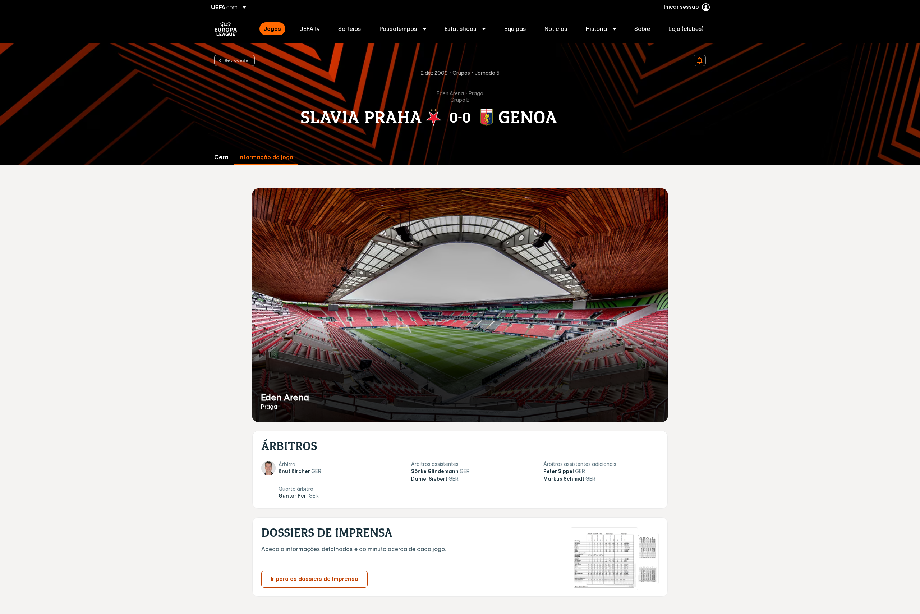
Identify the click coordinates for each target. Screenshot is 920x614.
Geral (222, 157)
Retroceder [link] (237, 60)
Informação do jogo (265, 157)
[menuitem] (272, 29)
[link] (272, 29)
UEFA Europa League (226, 29)
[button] (403, 29)
